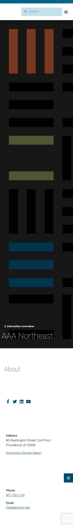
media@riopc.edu (18, 507)
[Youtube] (28, 401)
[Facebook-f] (8, 401)
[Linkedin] (22, 401)
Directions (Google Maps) (23, 453)
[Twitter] (15, 401)
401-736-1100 (15, 495)
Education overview (20, 326)
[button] (66, 12)
